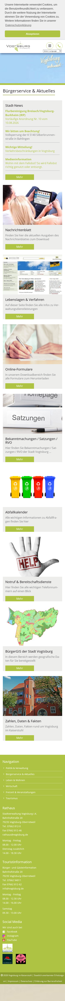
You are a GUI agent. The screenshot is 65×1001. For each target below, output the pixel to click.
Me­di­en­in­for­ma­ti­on (18, 159)
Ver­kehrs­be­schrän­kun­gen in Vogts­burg (30, 151)
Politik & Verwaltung (17, 768)
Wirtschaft (11, 786)
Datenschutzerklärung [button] (18, 25)
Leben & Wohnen (15, 780)
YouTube (12, 940)
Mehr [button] (19, 177)
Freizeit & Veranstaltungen (21, 792)
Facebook (12, 931)
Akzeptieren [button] (32, 33)
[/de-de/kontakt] (59, 46)
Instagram (12, 935)
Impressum (13, 981)
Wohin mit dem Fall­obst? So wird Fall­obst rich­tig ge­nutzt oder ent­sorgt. (31, 165)
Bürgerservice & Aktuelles (20, 774)
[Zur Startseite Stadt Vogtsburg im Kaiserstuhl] (16, 45)
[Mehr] (30, 205)
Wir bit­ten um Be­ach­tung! (22, 131)
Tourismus (12, 798)
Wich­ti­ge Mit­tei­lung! (18, 147)
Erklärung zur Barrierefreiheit (48, 981)
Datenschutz (26, 981)
